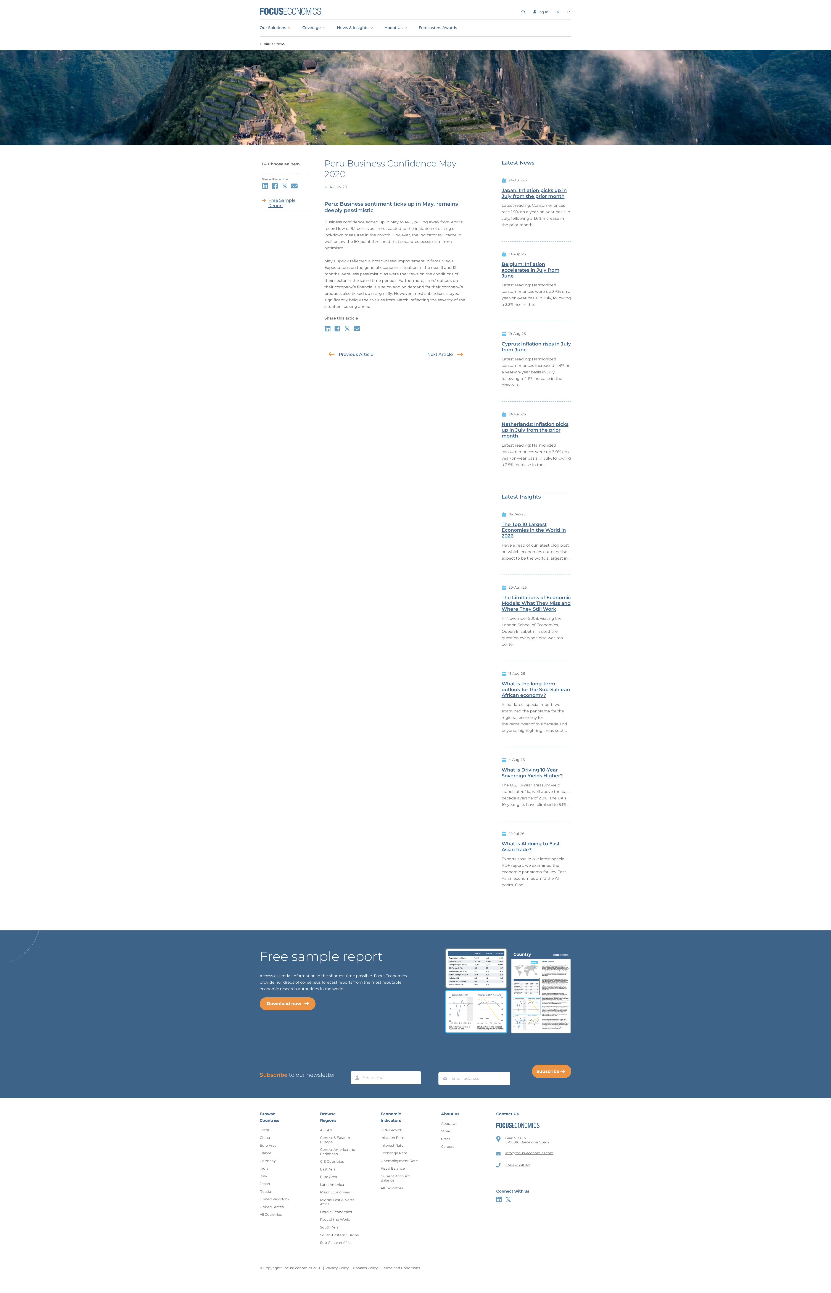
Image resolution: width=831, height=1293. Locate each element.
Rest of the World (335, 1219)
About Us (394, 27)
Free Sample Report (282, 203)
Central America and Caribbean (337, 1152)
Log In (543, 12)
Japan (265, 1184)
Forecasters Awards (438, 27)
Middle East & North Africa (337, 1202)
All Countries (271, 1214)
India (264, 1168)
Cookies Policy (365, 1268)
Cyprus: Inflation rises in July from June (536, 347)
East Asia (327, 1169)
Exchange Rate (394, 1153)
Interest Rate (392, 1145)
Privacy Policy (337, 1268)
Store (445, 1131)
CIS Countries (332, 1161)
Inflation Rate (392, 1138)
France (265, 1153)
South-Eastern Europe (339, 1235)
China (265, 1138)
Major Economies (335, 1192)
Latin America (332, 1185)
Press (445, 1139)
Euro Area (268, 1145)
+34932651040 (517, 1165)
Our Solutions (273, 27)
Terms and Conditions (401, 1268)
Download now (284, 1003)
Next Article (440, 354)
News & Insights (352, 27)
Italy (263, 1176)
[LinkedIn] (499, 1199)
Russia (265, 1192)
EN (557, 12)
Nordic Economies (336, 1212)
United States (272, 1207)
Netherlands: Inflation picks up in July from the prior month (535, 430)
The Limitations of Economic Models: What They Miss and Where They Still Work (536, 603)
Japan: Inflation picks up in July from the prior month (534, 193)
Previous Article (356, 354)
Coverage (311, 27)
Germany (268, 1161)
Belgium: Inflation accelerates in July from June (530, 270)
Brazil (264, 1130)
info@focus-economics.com (529, 1153)
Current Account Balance (395, 1178)
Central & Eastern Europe (335, 1140)
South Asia (329, 1227)
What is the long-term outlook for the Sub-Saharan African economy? (536, 689)
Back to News (274, 44)
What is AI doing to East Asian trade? (531, 846)
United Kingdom (274, 1199)
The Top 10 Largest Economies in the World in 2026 (534, 530)
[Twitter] (508, 1199)
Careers (447, 1146)
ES (569, 12)
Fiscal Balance (393, 1168)
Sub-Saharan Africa (336, 1243)
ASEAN (326, 1130)
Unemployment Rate (399, 1161)
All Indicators (392, 1188)
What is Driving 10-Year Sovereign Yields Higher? (532, 773)
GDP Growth (391, 1130)
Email (444, 1067)
